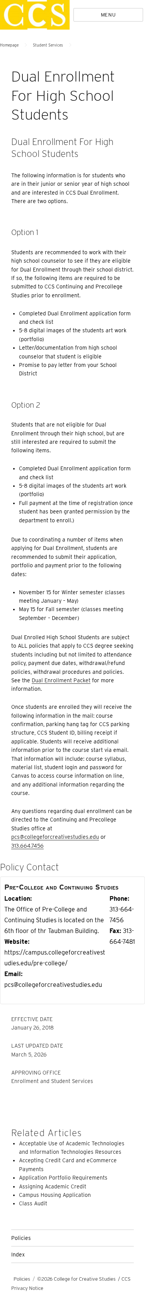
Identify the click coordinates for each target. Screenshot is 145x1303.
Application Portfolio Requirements (63, 1178)
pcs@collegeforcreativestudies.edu (55, 837)
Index (18, 1254)
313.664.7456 (27, 846)
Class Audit (33, 1203)
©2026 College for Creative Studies (76, 1279)
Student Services (48, 45)
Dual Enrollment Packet (61, 680)
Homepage (9, 45)
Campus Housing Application (55, 1195)
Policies (21, 1238)
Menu (108, 15)
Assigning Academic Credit (52, 1186)
